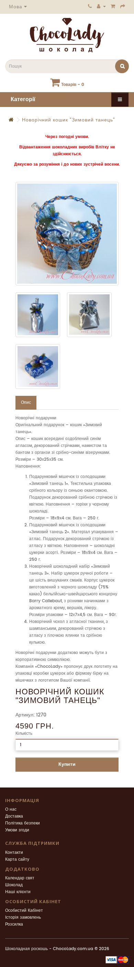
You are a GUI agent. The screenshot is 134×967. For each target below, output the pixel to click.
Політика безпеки (22, 823)
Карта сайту (17, 859)
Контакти (14, 852)
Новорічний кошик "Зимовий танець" (68, 120)
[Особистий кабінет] (101, 6)
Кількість (23, 733)
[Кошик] (113, 6)
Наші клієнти (18, 892)
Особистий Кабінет (24, 910)
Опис (26, 402)
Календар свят (19, 878)
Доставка (14, 816)
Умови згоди (17, 830)
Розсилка (14, 924)
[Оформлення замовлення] (122, 6)
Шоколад (14, 885)
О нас (10, 809)
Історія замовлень (23, 917)
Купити (67, 764)
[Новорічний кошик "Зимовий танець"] (67, 233)
